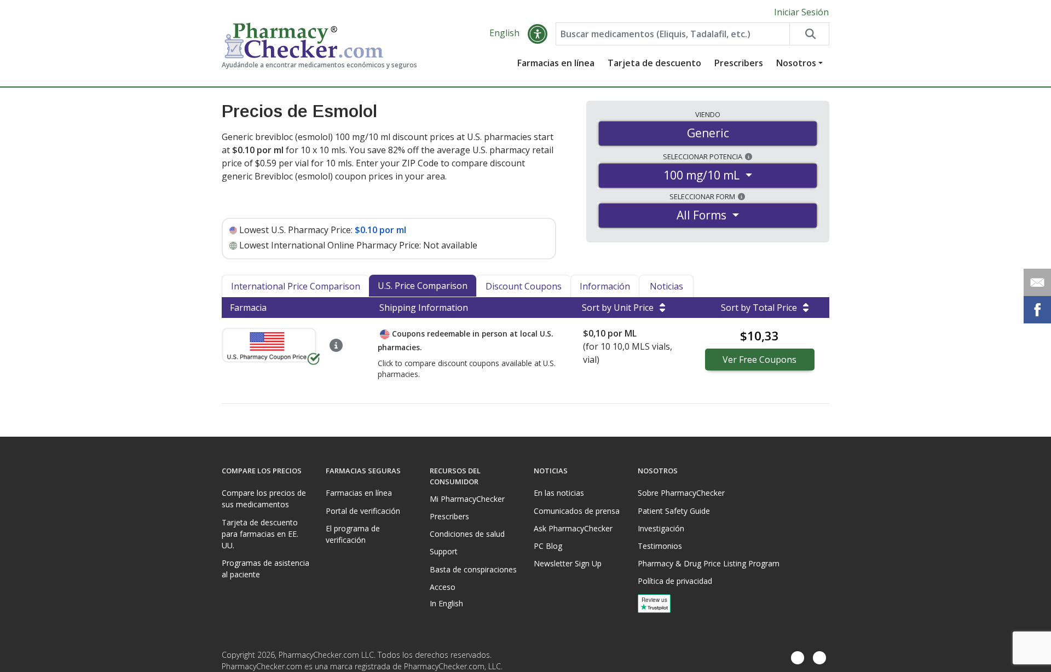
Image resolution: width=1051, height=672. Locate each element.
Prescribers (738, 63)
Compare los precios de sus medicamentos (264, 498)
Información (605, 286)
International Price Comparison (295, 286)
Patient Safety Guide (674, 511)
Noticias (666, 286)
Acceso (442, 587)
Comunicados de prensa (577, 511)
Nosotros (796, 63)
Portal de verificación (363, 511)
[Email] (1037, 282)
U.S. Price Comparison (422, 286)
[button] (537, 34)
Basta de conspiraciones (473, 569)
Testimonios (660, 546)
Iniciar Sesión (801, 12)
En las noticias (559, 493)
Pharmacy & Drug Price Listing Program (708, 563)
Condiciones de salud (467, 534)
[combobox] (672, 34)
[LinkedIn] (819, 658)
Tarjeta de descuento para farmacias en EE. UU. (260, 534)
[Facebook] (797, 658)
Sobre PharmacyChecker (681, 493)
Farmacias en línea (555, 63)
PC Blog (548, 546)
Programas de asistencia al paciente (265, 569)
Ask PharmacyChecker (573, 528)
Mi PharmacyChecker (467, 499)
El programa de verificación (353, 534)
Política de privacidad (675, 581)
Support (444, 551)
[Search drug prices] (809, 34)
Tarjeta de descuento (654, 63)
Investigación (661, 528)
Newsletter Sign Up (568, 563)
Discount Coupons (524, 286)
